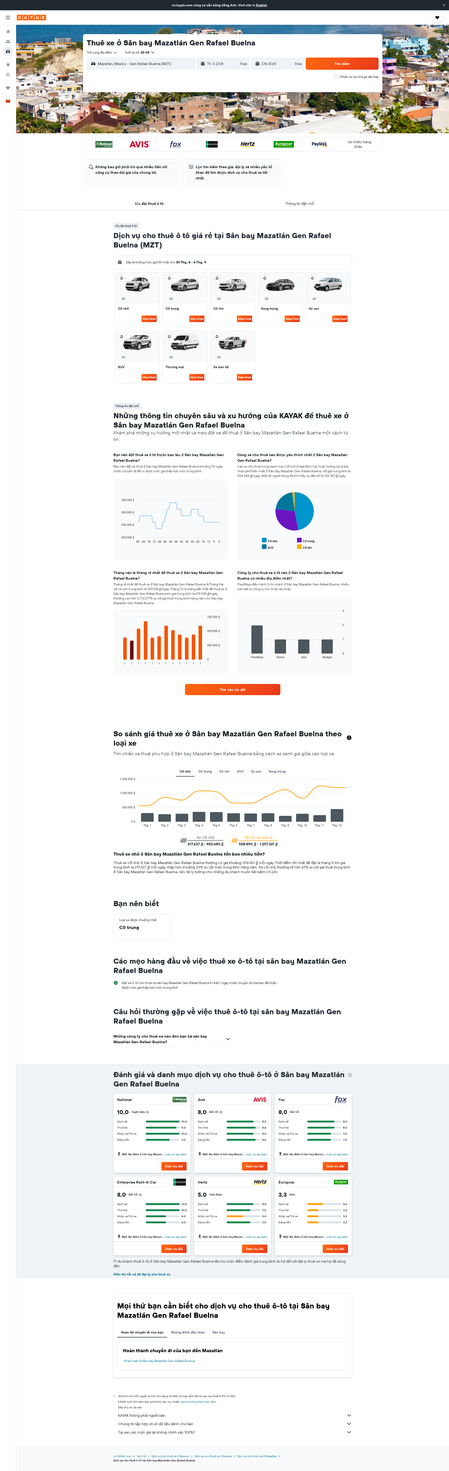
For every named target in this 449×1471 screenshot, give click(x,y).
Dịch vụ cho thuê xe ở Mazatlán (257, 1456)
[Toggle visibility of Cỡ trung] (306, 540)
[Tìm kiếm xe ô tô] (8, 51)
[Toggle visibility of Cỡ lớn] (304, 547)
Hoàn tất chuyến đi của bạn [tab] (142, 1332)
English (261, 5)
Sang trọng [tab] (277, 771)
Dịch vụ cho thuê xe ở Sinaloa (213, 1456)
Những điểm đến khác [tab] (188, 1332)
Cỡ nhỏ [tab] (185, 771)
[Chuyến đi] (8, 88)
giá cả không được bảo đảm (198, 1401)
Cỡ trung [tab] (205, 771)
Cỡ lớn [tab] (224, 771)
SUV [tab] (240, 771)
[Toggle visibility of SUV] (268, 547)
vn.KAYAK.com (122, 1456)
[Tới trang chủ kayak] (31, 17)
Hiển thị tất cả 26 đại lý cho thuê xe (141, 1274)
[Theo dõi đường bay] (8, 74)
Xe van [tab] (256, 771)
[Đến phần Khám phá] (8, 64)
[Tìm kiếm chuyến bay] (8, 31)
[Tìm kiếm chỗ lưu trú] (8, 41)
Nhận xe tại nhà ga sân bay (359, 77)
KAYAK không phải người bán (141, 1415)
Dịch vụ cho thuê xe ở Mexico (170, 1456)
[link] (232, 689)
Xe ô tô (141, 1456)
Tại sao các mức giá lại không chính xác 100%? (156, 1432)
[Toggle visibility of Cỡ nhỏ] (269, 540)
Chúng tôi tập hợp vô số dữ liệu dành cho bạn (155, 1423)
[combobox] (102, 52)
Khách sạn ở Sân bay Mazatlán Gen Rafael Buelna (159, 1361)
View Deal (149, 318)
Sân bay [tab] (218, 1332)
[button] (444, 5)
